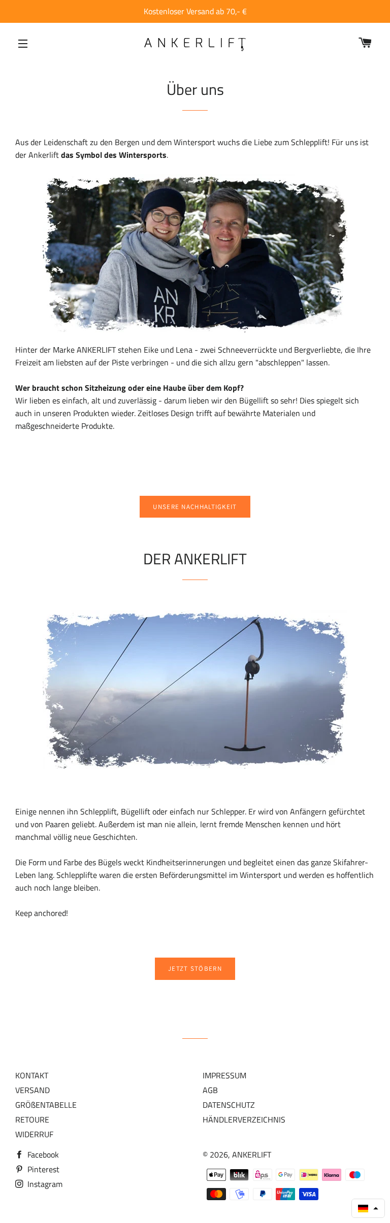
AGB (210, 1090)
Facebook (42, 1154)
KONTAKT (31, 1075)
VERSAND (32, 1090)
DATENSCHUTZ (229, 1105)
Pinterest (42, 1169)
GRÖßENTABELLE (46, 1105)
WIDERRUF (34, 1134)
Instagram (43, 1184)
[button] (368, 1208)
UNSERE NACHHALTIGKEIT (195, 506)
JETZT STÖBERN (195, 968)
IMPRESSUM (224, 1075)
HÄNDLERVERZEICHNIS (244, 1119)
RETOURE (32, 1119)
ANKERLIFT (251, 1154)
